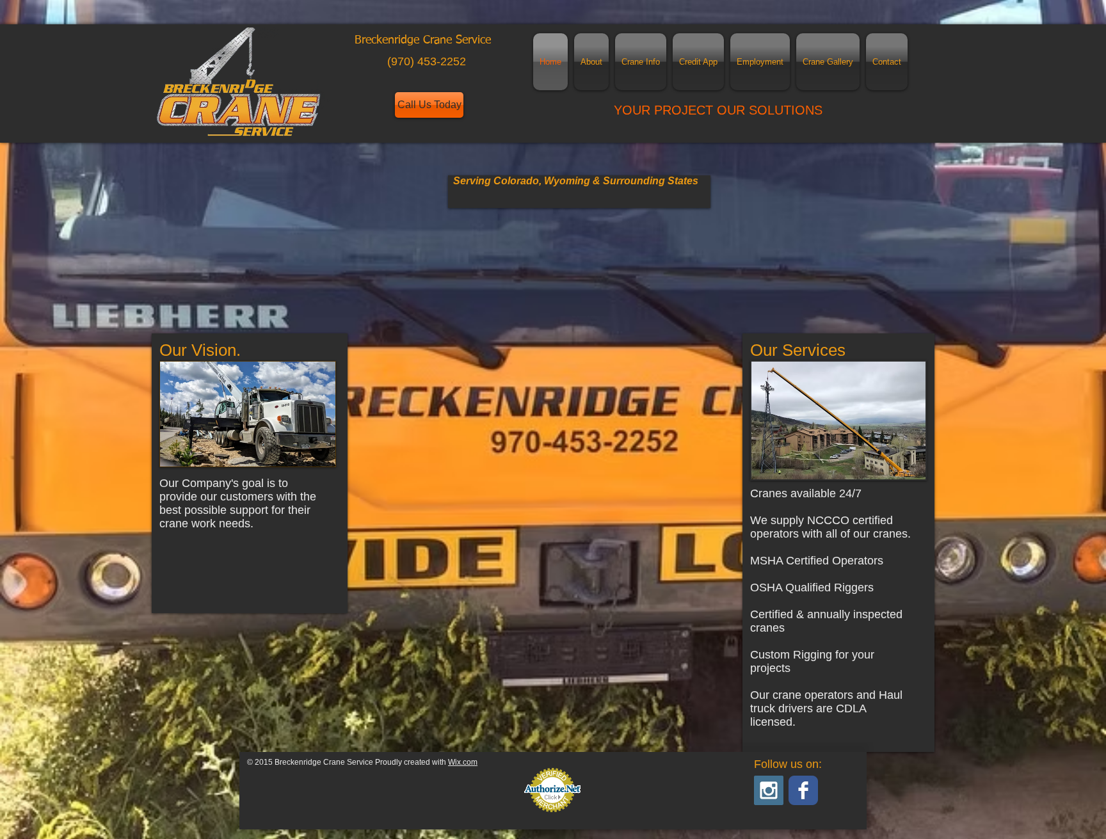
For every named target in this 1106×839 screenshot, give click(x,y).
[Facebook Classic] (803, 790)
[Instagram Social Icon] (768, 790)
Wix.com (462, 762)
